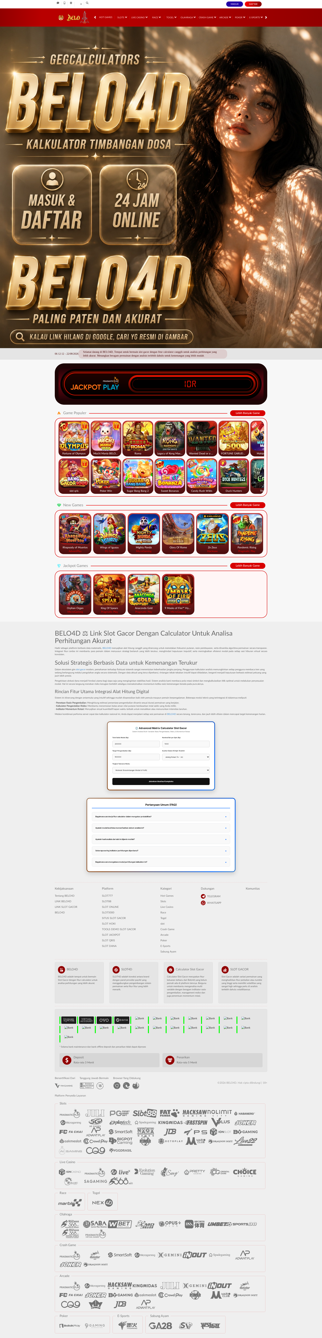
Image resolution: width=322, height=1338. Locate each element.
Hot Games (105, 17)
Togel (170, 17)
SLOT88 (106, 901)
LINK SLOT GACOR (66, 907)
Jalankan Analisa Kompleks (161, 781)
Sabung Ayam (168, 951)
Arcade (224, 17)
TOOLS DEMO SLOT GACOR (119, 929)
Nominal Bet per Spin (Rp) (171, 737)
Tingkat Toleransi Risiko (121, 764)
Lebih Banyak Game (248, 413)
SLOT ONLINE (110, 907)
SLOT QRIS (108, 940)
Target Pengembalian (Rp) (121, 751)
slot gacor (81, 669)
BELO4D (106, 648)
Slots (121, 17)
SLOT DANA (109, 946)
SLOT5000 (108, 912)
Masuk (235, 4)
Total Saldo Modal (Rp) (120, 737)
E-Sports (255, 17)
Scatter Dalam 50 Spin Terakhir (173, 751)
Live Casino (138, 17)
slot (162, 924)
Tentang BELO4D (65, 896)
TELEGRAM (213, 896)
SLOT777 (107, 896)
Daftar (253, 4)
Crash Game (206, 17)
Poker (239, 17)
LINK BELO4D (63, 901)
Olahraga (187, 17)
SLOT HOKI (109, 924)
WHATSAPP (214, 903)
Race (155, 17)
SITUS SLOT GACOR (114, 918)
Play (111, 387)
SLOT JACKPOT (111, 935)
